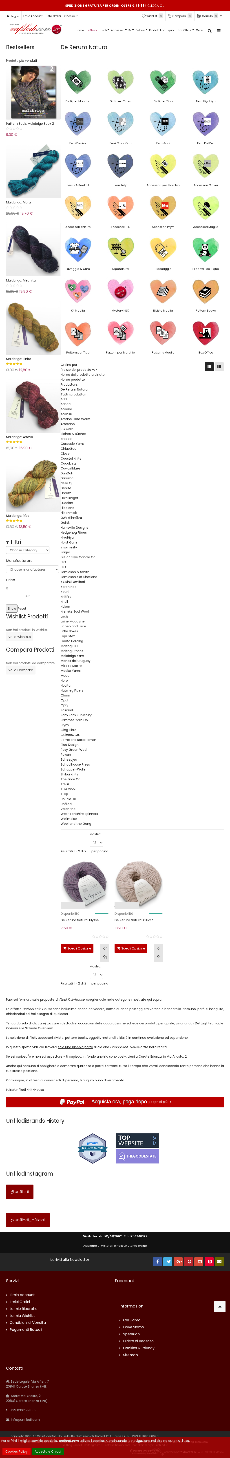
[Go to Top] (220, 1306)
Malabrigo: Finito (18, 359)
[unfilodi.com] (35, 30)
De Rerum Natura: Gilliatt (134, 920)
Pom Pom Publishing (76, 715)
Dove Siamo (133, 1327)
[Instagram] (198, 1261)
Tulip (64, 794)
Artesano (68, 424)
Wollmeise (69, 818)
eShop (92, 30)
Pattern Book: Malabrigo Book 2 (30, 123)
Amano (66, 409)
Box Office (185, 30)
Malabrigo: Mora (18, 202)
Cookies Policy (16, 1451)
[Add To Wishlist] (104, 948)
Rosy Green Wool (74, 749)
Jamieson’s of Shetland (79, 577)
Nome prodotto (73, 379)
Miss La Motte (71, 666)
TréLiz (65, 784)
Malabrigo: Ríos (17, 515)
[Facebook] (157, 1261)
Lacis (64, 616)
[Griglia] (209, 366)
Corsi (199, 30)
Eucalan (67, 503)
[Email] (219, 1261)
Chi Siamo (131, 1320)
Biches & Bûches (73, 434)
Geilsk (65, 522)
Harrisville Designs (74, 527)
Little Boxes (69, 631)
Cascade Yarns (72, 443)
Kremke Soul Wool (75, 611)
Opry (64, 705)
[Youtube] (209, 1261)
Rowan (66, 754)
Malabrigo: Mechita (21, 280)
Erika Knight (69, 498)
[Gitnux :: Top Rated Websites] (92, 1148)
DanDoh (67, 473)
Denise (66, 488)
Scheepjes (69, 759)
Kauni (65, 591)
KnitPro (66, 596)
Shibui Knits (69, 774)
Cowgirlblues (70, 468)
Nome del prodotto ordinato (83, 374)
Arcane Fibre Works (76, 419)
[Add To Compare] (104, 957)
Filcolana (67, 508)
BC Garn (67, 429)
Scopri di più (158, 1102)
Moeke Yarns (71, 670)
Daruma (67, 478)
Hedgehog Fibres (74, 532)
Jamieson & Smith (75, 572)
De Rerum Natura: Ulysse (80, 920)
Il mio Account (32, 16)
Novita (66, 685)
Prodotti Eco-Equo (161, 30)
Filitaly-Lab (69, 513)
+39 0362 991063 (22, 1410)
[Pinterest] (188, 1261)
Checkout (70, 16)
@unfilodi (20, 1191)
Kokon (65, 606)
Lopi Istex (68, 636)
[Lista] (219, 366)
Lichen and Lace (73, 626)
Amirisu (66, 414)
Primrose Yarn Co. (74, 720)
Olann (65, 695)
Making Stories (72, 651)
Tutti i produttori (73, 394)
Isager (65, 552)
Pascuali (67, 710)
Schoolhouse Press (75, 764)
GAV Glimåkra (71, 517)
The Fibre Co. (71, 779)
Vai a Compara (20, 670)
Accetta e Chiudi (48, 1451)
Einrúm (66, 493)
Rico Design (70, 744)
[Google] (178, 1261)
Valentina (68, 809)
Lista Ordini (53, 16)
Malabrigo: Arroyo (19, 437)
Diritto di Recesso (138, 1341)
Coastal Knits (71, 458)
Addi (64, 399)
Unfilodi (66, 804)
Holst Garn (69, 542)
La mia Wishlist (22, 1316)
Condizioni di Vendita (28, 1322)
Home (80, 30)
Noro (64, 680)
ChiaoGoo (68, 448)
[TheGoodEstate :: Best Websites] (137, 1148)
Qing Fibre (68, 730)
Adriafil (66, 404)
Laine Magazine (73, 621)
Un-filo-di (68, 799)
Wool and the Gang (76, 823)
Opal (64, 700)
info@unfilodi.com (25, 1419)
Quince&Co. (70, 735)
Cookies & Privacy (139, 1348)
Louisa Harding (72, 641)
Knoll (64, 601)
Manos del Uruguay (76, 661)
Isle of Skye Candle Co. (78, 557)
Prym (65, 725)
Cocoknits (68, 463)
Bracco (66, 439)
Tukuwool (68, 789)
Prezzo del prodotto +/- (79, 369)
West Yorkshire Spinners (79, 814)
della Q (66, 483)
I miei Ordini (20, 1302)
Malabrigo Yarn (72, 656)
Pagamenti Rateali (26, 1329)
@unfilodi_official (28, 1220)
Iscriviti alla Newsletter (69, 1259)
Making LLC (69, 646)
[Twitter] (167, 1261)
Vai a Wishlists (19, 637)
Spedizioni (131, 1334)
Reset (22, 608)
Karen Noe (69, 587)
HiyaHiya (67, 537)
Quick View (51, 906)
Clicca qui (156, 5)
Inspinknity (69, 547)
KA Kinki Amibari (73, 582)
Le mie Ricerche (24, 1309)
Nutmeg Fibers (72, 690)
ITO (63, 562)
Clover (66, 453)
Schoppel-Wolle (73, 769)
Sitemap (130, 1355)
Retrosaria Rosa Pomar (78, 740)
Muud (65, 675)
